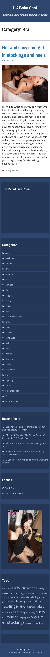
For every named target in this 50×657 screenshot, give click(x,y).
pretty (32, 613)
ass (13, 588)
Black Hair (9, 258)
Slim (7, 375)
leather (5, 606)
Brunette (9, 274)
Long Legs (10, 337)
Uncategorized (11, 401)
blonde (32, 588)
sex (28, 617)
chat (34, 593)
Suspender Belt (12, 390)
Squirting (9, 380)
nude (5, 612)
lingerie (15, 606)
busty (41, 588)
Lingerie (8, 332)
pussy (40, 611)
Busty (8, 279)
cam (5, 593)
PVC (4, 617)
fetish (30, 597)
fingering (39, 597)
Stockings (9, 385)
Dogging (9, 295)
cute (44, 593)
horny (22, 601)
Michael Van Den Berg (35, 652)
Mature (8, 343)
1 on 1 (4, 589)
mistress (31, 606)
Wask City (9, 488)
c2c (46, 588)
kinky (38, 601)
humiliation (30, 602)
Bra (7, 269)
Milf (7, 348)
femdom (23, 597)
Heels (7, 311)
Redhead (9, 359)
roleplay (22, 617)
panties (18, 612)
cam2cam (12, 593)
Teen (7, 396)
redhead (12, 617)
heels (14, 601)
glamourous (6, 602)
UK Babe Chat (25, 8)
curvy (39, 593)
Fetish (8, 306)
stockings (16, 622)
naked (39, 606)
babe (21, 588)
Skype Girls (10, 369)
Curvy (7, 290)
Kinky (7, 322)
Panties (8, 353)
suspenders (37, 623)
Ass (7, 253)
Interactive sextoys (13, 316)
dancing (5, 597)
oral (10, 612)
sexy (34, 617)
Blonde (8, 263)
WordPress (31, 649)
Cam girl (9, 284)
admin (15, 170)
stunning (28, 623)
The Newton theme (13, 652)
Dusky (8, 300)
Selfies (8, 364)
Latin (7, 327)
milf (24, 606)
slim (40, 617)
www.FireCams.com (14, 493)
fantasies (14, 597)
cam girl (21, 593)
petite (27, 612)
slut (4, 622)
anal (9, 588)
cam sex (29, 594)
